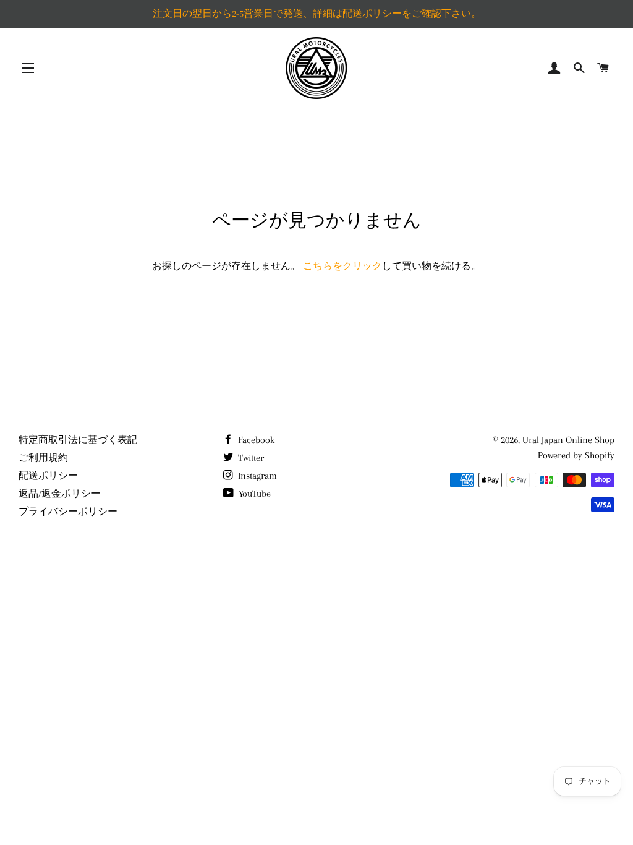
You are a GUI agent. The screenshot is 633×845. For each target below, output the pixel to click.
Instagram (256, 475)
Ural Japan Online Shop (568, 439)
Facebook (255, 439)
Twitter (250, 457)
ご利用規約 (43, 457)
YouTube (253, 493)
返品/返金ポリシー (60, 493)
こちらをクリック (342, 266)
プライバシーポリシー (68, 511)
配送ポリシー (48, 475)
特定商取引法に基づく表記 (78, 439)
